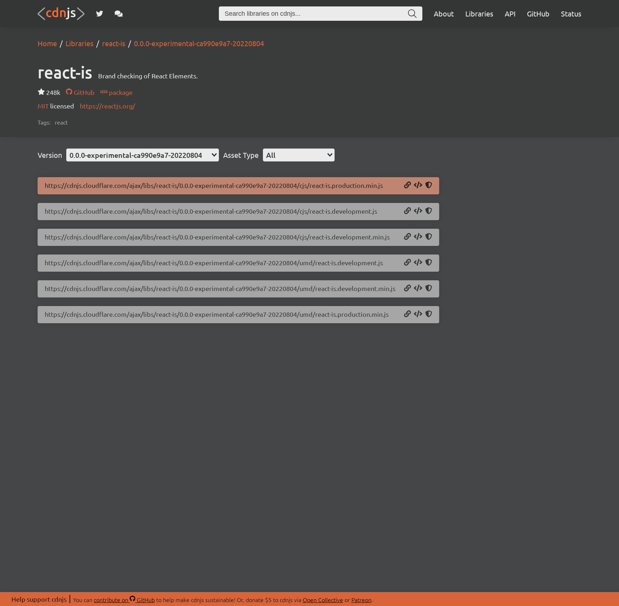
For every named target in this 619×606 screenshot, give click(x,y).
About (444, 13)
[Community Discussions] (119, 13)
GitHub (538, 13)
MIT (44, 106)
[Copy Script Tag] (418, 185)
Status (571, 13)
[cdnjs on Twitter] (99, 13)
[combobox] (142, 155)
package (120, 92)
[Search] (412, 13)
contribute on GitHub (124, 599)
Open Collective (323, 599)
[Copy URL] (407, 185)
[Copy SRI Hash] (428, 185)
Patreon (361, 599)
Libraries (479, 13)
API (510, 13)
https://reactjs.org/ (107, 106)
